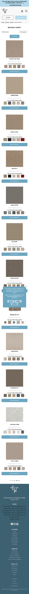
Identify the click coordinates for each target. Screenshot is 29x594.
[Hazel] (23, 285)
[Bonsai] (23, 395)
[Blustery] (18, 322)
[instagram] (14, 524)
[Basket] (14, 49)
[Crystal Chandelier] (23, 249)
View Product (14, 71)
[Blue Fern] (14, 322)
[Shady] (19, 66)
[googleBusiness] (17, 524)
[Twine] (23, 66)
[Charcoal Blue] (14, 212)
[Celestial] (23, 432)
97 (14, 480)
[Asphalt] (14, 195)
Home (3, 22)
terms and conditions (12, 296)
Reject (18, 301)
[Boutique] (23, 322)
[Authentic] (14, 85)
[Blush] (14, 432)
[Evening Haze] (23, 103)
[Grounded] (23, 358)
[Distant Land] (23, 212)
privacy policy (16, 295)
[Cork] (10, 66)
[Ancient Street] (10, 249)
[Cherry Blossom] (23, 139)
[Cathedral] (14, 249)
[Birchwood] (14, 122)
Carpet (11, 22)
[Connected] (18, 358)
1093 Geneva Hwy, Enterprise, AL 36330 (14, 497)
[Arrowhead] (14, 268)
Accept (11, 301)
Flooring (7, 22)
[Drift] (18, 103)
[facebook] (11, 524)
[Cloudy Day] (14, 103)
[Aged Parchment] (14, 231)
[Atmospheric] (14, 414)
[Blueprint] (18, 395)
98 (16, 480)
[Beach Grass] (10, 285)
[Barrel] (5, 322)
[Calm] (18, 432)
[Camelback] (14, 358)
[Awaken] (10, 432)
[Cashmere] (18, 139)
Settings (14, 304)
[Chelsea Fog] (18, 285)
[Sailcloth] (14, 66)
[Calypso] (10, 212)
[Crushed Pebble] (18, 249)
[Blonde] (10, 358)
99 (18, 480)
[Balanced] (14, 341)
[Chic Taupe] (18, 212)
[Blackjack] (10, 139)
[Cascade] (14, 139)
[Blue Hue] (10, 103)
